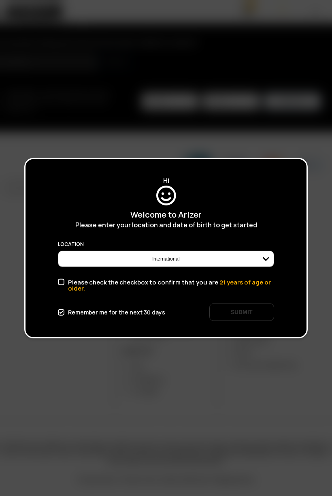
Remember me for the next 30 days (116, 312)
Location (71, 244)
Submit (242, 312)
